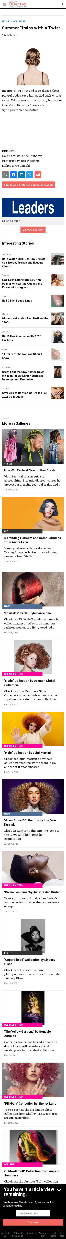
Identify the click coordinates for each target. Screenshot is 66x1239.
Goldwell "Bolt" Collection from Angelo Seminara (31, 1173)
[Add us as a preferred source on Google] (38, 174)
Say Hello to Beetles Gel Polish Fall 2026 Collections (24, 394)
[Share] (13, 174)
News (7, 606)
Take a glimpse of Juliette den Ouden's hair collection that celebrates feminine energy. (31, 902)
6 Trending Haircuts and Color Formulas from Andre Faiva (32, 540)
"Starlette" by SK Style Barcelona (27, 613)
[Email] (5, 174)
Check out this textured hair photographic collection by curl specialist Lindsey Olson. (33, 974)
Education (7, 254)
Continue (33, 1222)
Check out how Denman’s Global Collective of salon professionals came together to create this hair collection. (30, 695)
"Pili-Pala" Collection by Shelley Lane (30, 1103)
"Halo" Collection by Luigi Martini (27, 752)
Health (5, 349)
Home (5, 21)
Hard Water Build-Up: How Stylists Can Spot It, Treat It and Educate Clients (23, 262)
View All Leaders (33, 230)
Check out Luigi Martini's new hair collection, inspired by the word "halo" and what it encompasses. (30, 763)
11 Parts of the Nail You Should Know (22, 356)
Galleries (19, 21)
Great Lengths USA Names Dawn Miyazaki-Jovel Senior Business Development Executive (23, 375)
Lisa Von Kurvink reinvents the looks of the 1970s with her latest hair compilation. (31, 834)
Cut (6, 531)
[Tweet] (29, 174)
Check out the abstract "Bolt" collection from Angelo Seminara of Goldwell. (31, 1183)
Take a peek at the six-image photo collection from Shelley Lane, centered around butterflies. (31, 1113)
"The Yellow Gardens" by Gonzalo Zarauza (27, 1034)
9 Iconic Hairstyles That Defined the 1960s (25, 320)
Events (5, 332)
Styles (5, 314)
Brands (5, 275)
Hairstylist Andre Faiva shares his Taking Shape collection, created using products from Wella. (31, 552)
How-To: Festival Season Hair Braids (30, 470)
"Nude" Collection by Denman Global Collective (29, 683)
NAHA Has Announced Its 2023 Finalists (21, 338)
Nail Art (5, 388)
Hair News (7, 367)
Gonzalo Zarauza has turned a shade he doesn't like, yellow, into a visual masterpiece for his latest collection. (30, 1046)
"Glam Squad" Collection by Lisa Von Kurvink (30, 822)
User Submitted (13, 674)
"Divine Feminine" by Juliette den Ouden (32, 892)
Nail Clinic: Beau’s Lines (17, 300)
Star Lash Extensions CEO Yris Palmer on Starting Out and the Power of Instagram (22, 283)
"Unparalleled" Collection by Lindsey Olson (29, 962)
